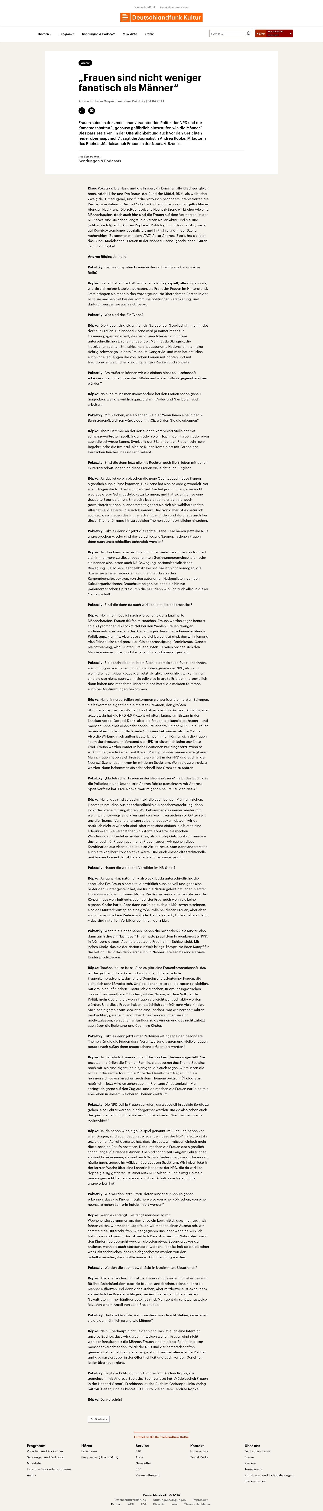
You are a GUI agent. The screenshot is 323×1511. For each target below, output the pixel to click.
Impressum (201, 1499)
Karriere (250, 1463)
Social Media (199, 1457)
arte (174, 1504)
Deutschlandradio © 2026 (161, 1495)
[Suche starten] (248, 33)
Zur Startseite (98, 1419)
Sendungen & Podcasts (98, 34)
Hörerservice (199, 1451)
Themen (43, 34)
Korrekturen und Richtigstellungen (269, 1475)
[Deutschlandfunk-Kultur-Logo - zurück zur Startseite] (161, 17)
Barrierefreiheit (255, 1481)
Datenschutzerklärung (130, 1499)
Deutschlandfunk (145, 7)
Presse (249, 1457)
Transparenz (253, 1469)
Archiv (149, 34)
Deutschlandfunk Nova (174, 7)
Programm (67, 34)
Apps (139, 1457)
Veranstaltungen (147, 1475)
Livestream (89, 1451)
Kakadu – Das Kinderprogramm (49, 1469)
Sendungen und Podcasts (45, 1457)
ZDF (143, 1504)
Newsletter (143, 1463)
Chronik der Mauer (197, 1504)
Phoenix (159, 1504)
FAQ (138, 1451)
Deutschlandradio (257, 1451)
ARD (131, 1504)
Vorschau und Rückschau (45, 1451)
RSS (138, 1469)
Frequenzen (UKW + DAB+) (99, 1457)
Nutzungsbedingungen (169, 1499)
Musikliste (130, 34)
